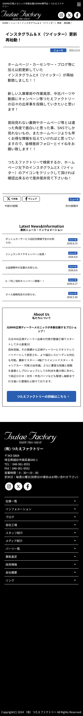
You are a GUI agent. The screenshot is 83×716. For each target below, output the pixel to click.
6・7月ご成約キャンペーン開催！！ (25, 281)
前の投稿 (12, 206)
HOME (5, 22)
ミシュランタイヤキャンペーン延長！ (26, 254)
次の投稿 (70, 206)
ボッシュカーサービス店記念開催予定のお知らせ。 (30, 240)
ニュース (15, 22)
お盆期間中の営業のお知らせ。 (23, 267)
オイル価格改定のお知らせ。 (21, 294)
